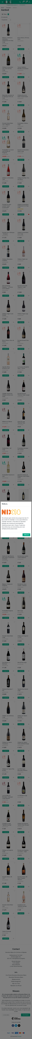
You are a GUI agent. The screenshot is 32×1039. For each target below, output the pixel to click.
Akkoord (26, 534)
